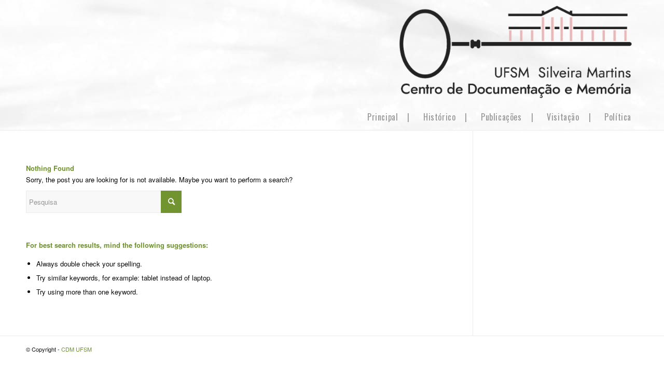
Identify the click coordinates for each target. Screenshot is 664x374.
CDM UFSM (76, 349)
